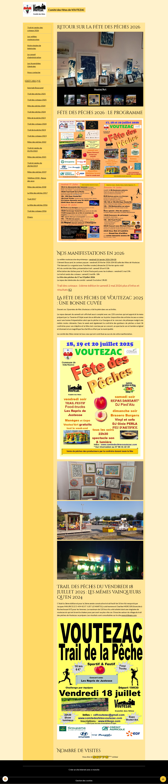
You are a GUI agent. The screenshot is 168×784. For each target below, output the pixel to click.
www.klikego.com (129, 615)
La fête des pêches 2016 (37, 205)
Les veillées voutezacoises (33, 38)
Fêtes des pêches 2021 (36, 157)
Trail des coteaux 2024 (36, 124)
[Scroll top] (163, 779)
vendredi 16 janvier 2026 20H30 (102, 259)
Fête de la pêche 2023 (36, 118)
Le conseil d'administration (34, 56)
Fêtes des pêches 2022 (36, 142)
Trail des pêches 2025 (36, 94)
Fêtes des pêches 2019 (36, 172)
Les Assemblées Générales (34, 64)
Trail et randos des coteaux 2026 (35, 29)
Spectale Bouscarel (35, 88)
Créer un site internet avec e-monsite (84, 769)
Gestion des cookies (84, 780)
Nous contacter (33, 72)
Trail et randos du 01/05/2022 (34, 149)
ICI (70, 289)
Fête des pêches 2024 (36, 106)
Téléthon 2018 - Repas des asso (36, 179)
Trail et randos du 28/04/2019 (34, 164)
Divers (30, 217)
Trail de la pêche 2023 (36, 130)
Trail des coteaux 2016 (36, 211)
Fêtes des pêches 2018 (36, 187)
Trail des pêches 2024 (36, 112)
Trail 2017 (31, 199)
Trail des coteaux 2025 (36, 100)
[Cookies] (5, 779)
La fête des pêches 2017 (37, 193)
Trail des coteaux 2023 (36, 136)
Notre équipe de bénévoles (34, 47)
